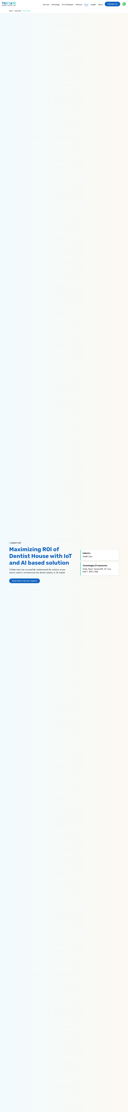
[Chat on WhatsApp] (124, 4)
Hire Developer (67, 4)
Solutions (79, 4)
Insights (93, 4)
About (100, 4)
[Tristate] (8, 4)
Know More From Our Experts (24, 581)
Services (46, 4)
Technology (55, 4)
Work (86, 4)
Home (11, 11)
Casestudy (18, 11)
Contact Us (112, 4)
